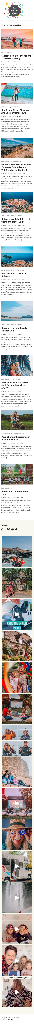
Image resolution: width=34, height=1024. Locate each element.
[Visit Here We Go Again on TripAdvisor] (8, 530)
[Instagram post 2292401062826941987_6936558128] (17, 866)
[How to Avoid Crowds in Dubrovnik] (17, 256)
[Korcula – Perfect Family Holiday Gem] (17, 311)
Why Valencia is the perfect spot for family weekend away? (15, 385)
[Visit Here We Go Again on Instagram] (2, 530)
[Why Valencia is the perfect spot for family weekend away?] (17, 365)
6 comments (22, 173)
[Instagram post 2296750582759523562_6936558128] (17, 803)
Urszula (4, 62)
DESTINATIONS (5, 52)
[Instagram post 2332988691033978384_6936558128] (17, 614)
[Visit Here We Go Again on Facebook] (5, 530)
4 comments (20, 116)
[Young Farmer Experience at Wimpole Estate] (17, 420)
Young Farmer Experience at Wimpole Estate (15, 438)
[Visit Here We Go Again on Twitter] (16, 530)
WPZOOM (10, 1019)
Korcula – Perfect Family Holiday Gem (14, 329)
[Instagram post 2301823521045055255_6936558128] (17, 772)
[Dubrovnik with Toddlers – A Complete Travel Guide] (17, 202)
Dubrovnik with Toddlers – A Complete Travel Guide (15, 220)
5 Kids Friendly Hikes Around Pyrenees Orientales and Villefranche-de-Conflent (16, 167)
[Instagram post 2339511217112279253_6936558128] (17, 551)
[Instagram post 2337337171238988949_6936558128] (17, 583)
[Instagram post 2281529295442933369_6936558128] (17, 992)
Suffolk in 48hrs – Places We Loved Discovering (16, 57)
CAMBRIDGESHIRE (6, 434)
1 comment (19, 334)
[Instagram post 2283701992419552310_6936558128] (17, 960)
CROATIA (4, 216)
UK (12, 52)
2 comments (19, 391)
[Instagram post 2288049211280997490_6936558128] (17, 929)
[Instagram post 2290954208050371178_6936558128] (17, 897)
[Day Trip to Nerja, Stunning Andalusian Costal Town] (17, 93)
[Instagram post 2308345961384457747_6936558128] (17, 740)
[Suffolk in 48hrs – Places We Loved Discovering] (17, 39)
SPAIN (18, 107)
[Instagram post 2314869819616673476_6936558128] (17, 709)
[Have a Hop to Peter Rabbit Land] (17, 474)
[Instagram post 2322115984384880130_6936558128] (17, 677)
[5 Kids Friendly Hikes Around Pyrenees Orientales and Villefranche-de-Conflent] (17, 148)
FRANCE (18, 161)
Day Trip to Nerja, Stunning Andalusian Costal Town (15, 111)
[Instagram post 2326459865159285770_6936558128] (17, 646)
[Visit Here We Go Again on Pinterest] (12, 530)
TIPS (23, 270)
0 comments (21, 62)
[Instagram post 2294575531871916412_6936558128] (17, 834)
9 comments (21, 225)
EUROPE (13, 107)
